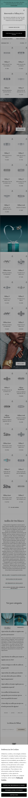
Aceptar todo (14, 795)
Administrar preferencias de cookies (14, 785)
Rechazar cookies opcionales (14, 790)
